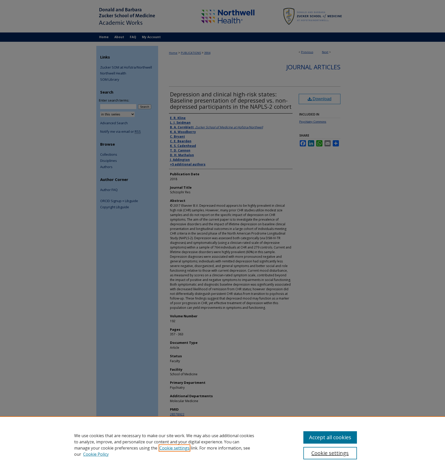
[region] (222, 444)
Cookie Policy (96, 454)
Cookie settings (174, 448)
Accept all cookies (330, 437)
